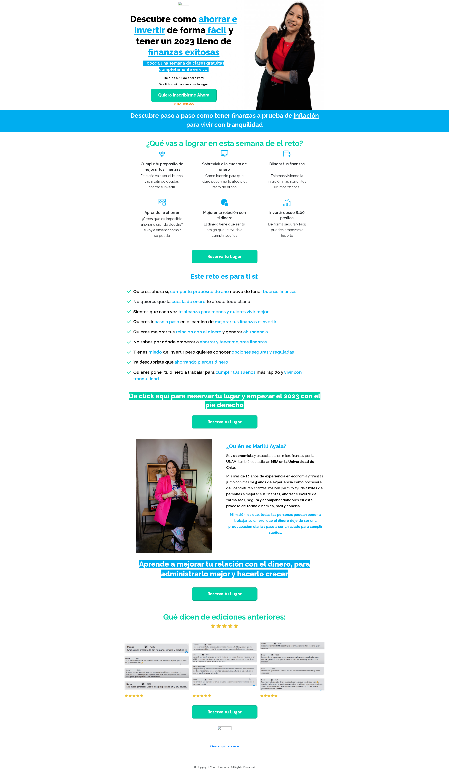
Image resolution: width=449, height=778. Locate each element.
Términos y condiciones (224, 746)
